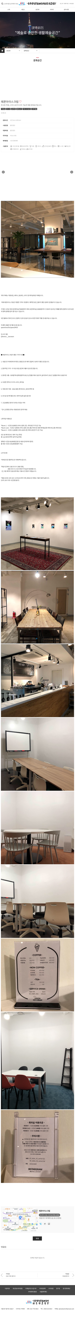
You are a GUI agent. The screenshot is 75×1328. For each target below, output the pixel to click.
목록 (37, 1238)
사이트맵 (71, 3)
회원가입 (66, 3)
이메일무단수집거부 (30, 1288)
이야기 (52, 9)
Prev (3, 172)
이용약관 (7, 1288)
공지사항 (66, 9)
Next (71, 172)
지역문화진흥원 (32, 1292)
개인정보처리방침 (17, 1288)
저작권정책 (42, 1288)
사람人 (23, 9)
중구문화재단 (66, 1288)
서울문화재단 (43, 1292)
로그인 (61, 3)
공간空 (37, 9)
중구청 (58, 1288)
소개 (9, 9)
